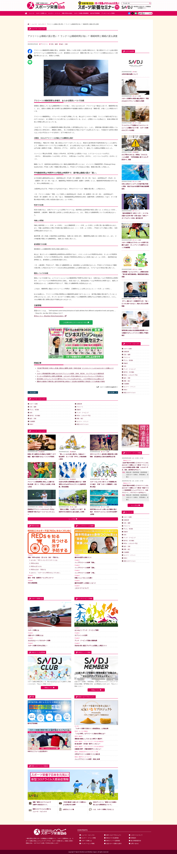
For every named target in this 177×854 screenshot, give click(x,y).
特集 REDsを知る (67, 13)
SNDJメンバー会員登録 (113, 840)
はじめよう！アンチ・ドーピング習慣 (86, 630)
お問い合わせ (135, 843)
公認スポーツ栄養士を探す (114, 843)
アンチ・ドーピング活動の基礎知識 (86, 640)
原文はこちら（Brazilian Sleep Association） (49, 316)
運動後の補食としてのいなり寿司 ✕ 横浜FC (88, 738)
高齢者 (79, 409)
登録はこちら (48, 687)
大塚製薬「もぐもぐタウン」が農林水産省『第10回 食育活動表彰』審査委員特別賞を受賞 (135, 274)
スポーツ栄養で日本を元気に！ (38, 645)
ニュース (31, 13)
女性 (31, 412)
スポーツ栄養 (34, 404)
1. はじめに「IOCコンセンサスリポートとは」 (44, 560)
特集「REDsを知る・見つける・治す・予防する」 (44, 557)
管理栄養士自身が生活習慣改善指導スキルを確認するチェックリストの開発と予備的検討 (135, 333)
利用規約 (133, 838)
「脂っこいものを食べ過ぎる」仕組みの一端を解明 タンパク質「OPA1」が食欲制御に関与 (72, 456)
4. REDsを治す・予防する (37, 569)
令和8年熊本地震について (130, 74)
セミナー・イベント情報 (88, 838)
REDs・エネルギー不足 (84, 415)
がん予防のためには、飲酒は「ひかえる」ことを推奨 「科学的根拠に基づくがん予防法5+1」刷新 (135, 157)
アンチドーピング (107, 13)
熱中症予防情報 (94, 13)
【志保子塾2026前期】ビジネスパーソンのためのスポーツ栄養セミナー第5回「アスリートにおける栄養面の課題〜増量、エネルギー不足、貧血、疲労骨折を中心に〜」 (135, 466)
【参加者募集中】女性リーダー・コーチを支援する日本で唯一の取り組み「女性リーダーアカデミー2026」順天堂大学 (135, 215)
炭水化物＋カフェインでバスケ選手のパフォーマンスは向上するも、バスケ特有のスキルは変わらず (70, 379)
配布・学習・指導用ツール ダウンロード (41, 578)
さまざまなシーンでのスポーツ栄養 (39, 640)
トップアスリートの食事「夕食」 (85, 573)
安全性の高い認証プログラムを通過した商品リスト (91, 645)
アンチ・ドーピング (82, 412)
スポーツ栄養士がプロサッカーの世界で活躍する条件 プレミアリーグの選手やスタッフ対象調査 (135, 245)
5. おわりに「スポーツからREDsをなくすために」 (45, 572)
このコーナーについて (82, 588)
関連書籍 (81, 13)
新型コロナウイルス (82, 424)
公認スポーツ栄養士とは (35, 635)
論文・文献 (64, 44)
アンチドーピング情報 (87, 843)
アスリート (44, 44)
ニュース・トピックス (38, 24)
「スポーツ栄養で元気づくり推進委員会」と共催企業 (91, 728)
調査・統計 (80, 418)
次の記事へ (112, 392)
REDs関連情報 (32, 583)
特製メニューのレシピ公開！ (84, 578)
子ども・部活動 (34, 409)
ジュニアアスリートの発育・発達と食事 (87, 759)
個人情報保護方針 (136, 840)
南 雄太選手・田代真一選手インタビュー (87, 744)
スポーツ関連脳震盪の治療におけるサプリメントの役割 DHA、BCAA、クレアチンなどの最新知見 (70, 373)
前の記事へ (33, 392)
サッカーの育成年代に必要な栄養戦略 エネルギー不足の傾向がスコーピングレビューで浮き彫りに (70, 376)
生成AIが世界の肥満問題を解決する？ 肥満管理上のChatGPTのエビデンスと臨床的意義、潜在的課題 (72, 484)
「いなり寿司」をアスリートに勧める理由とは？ (90, 733)
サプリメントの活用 (81, 635)
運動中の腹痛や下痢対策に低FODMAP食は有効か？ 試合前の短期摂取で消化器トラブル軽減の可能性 (71, 381)
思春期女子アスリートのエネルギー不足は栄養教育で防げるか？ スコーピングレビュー (41, 511)
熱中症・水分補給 (35, 415)
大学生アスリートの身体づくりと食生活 (87, 754)
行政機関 (32, 421)
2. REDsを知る (34, 563)
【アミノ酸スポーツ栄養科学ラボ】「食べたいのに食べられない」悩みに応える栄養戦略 (135, 303)
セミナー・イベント (82, 421)
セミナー (54, 13)
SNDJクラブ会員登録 (112, 838)
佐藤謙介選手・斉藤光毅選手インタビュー (88, 749)
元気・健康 (54, 44)
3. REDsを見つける (35, 566)
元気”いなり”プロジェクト (113, 835)
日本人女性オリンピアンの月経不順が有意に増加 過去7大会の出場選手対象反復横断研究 (135, 186)
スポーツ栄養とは (41, 13)
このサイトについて (137, 835)
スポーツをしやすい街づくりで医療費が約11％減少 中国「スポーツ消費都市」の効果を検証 (103, 484)
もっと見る (72, 519)
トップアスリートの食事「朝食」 (85, 562)
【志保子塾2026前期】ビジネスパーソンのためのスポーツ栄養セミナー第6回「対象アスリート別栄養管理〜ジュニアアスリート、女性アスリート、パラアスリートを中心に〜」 (135, 489)
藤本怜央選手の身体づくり (83, 557)
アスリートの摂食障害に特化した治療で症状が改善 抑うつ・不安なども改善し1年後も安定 (41, 484)
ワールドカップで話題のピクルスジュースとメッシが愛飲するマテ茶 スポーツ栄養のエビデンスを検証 (135, 127)
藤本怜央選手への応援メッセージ (85, 583)
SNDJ (31, 424)
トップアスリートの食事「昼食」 (85, 567)
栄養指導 (79, 404)
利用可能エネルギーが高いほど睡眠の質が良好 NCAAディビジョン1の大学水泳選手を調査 (103, 511)
